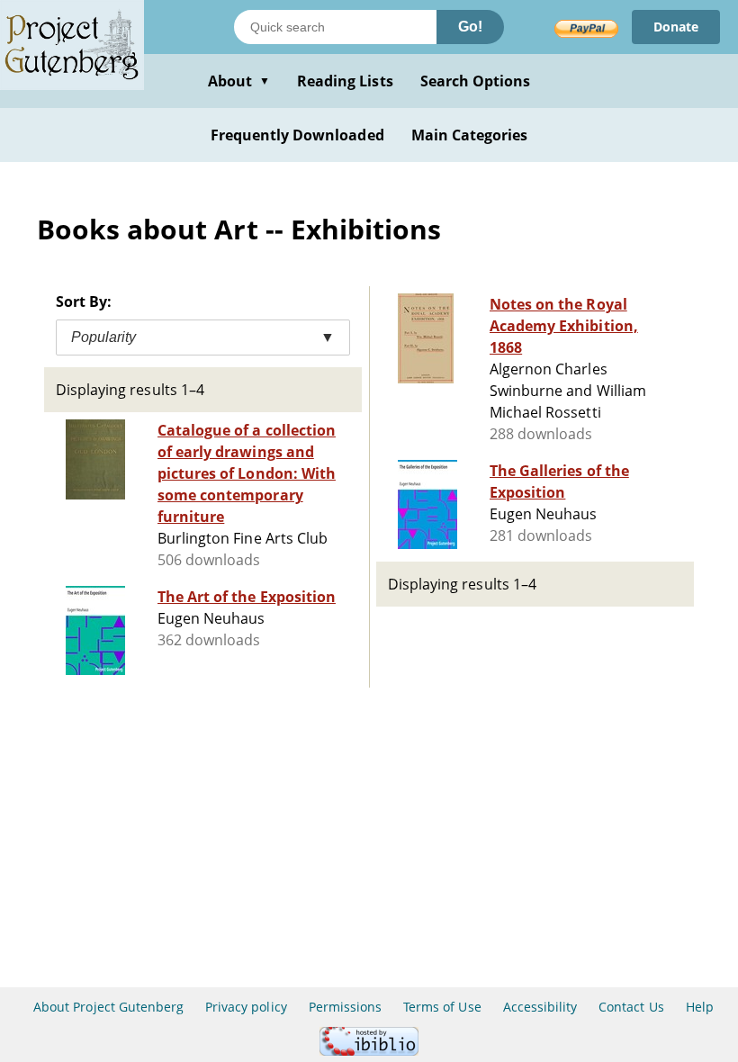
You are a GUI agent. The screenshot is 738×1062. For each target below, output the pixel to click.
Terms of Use (442, 1006)
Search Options (475, 81)
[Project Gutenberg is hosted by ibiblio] (369, 1050)
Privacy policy (246, 1006)
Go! (470, 26)
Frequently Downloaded (297, 135)
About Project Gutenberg (108, 1006)
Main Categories (469, 135)
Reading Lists (345, 81)
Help (700, 1006)
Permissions (345, 1006)
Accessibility (540, 1006)
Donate (675, 26)
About (239, 81)
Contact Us (630, 1006)
